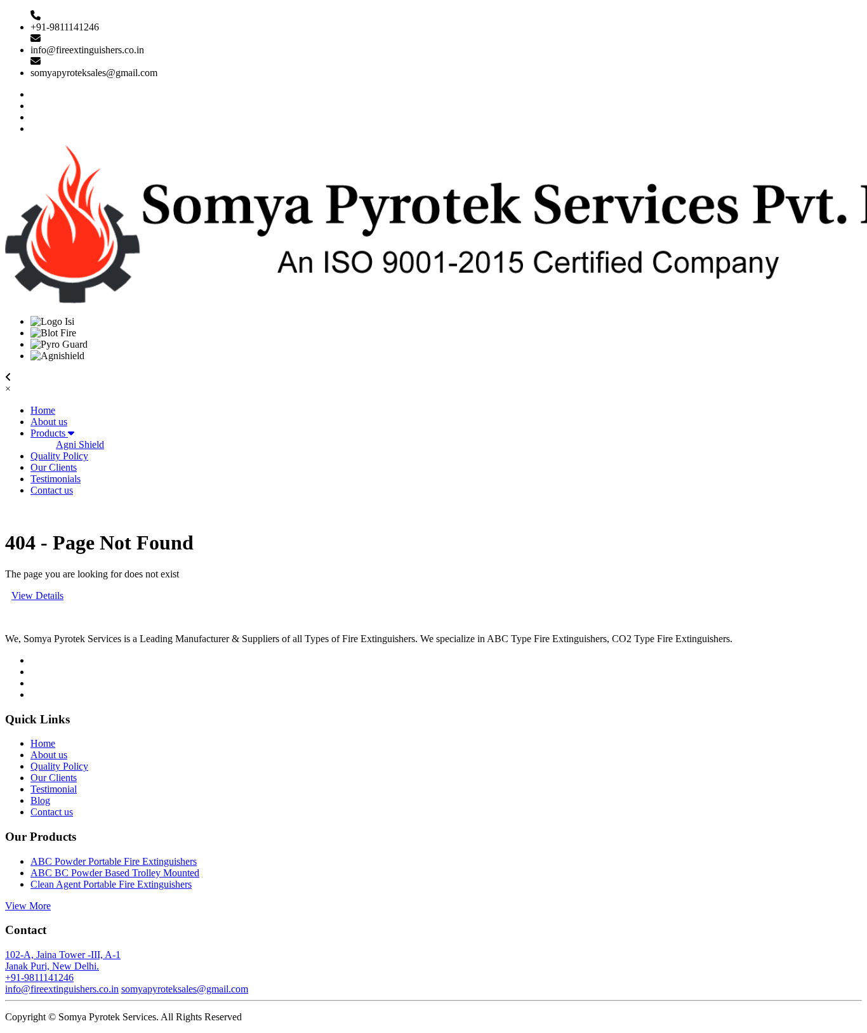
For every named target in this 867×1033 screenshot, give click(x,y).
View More (28, 905)
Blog (40, 800)
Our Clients (53, 467)
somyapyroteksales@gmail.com (184, 989)
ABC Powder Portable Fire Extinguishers (113, 861)
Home (42, 410)
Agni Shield (80, 444)
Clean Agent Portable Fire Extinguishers (111, 884)
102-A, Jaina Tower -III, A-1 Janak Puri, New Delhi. (63, 960)
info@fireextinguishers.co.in (62, 989)
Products (49, 433)
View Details (37, 595)
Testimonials (55, 478)
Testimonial (53, 789)
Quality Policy (59, 456)
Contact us (51, 490)
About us (48, 421)
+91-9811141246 (39, 977)
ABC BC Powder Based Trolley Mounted (114, 872)
